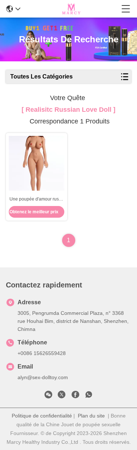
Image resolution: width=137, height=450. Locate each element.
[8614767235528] (88, 396)
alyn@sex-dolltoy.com (43, 377)
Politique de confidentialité (42, 416)
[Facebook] (75, 396)
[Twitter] (61, 396)
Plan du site (91, 416)
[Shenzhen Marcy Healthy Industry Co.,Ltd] (71, 8)
